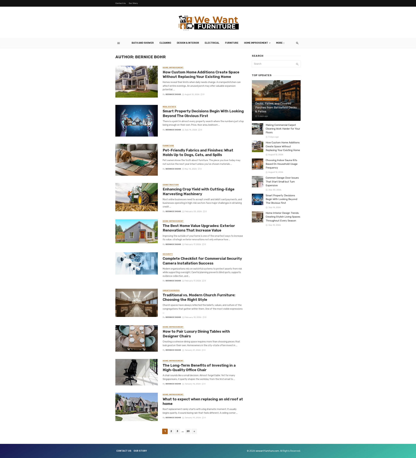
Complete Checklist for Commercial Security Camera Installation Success (202, 261)
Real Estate (169, 107)
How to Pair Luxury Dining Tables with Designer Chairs (196, 333)
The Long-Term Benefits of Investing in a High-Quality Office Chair (199, 367)
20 (188, 431)
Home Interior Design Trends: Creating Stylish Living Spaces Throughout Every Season (283, 217)
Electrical (212, 43)
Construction (171, 185)
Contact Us (120, 3)
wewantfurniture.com (267, 451)
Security (168, 254)
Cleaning (165, 43)
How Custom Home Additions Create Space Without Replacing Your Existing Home (201, 74)
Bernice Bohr (173, 94)
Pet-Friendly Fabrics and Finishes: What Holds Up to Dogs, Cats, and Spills (198, 152)
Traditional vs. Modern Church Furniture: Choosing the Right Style (199, 297)
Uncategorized (171, 290)
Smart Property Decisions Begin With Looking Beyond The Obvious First (203, 113)
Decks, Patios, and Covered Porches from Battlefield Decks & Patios (276, 107)
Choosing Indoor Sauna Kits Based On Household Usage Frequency (282, 164)
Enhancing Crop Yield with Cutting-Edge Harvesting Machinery (198, 191)
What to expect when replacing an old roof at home (203, 401)
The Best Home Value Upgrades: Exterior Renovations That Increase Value (199, 228)
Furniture (231, 43)
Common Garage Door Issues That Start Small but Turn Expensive (282, 181)
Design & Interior (188, 43)
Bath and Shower (143, 43)
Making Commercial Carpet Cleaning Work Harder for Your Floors (283, 129)
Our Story (133, 3)
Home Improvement (256, 43)
